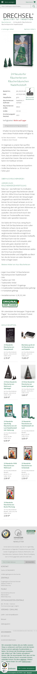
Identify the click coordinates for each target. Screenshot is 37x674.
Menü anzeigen (9, 2)
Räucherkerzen (6, 22)
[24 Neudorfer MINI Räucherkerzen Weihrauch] (10, 453)
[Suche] (34, 6)
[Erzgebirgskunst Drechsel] (18, 16)
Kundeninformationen (8, 640)
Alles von (30, 98)
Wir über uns (5, 636)
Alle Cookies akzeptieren (26, 668)
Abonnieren (29, 562)
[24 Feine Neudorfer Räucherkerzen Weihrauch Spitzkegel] (10, 372)
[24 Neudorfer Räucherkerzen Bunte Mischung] (10, 492)
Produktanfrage (22, 138)
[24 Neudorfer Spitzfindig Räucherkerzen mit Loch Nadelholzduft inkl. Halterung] (10, 411)
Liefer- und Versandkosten (9, 615)
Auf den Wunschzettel (8, 138)
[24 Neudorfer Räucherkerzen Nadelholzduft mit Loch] (28, 411)
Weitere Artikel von (15, 264)
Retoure (3, 619)
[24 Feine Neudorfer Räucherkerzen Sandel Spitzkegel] (28, 372)
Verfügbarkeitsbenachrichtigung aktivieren (15, 126)
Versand (29, 672)
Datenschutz (26, 661)
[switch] (4, 671)
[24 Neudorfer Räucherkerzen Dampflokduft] (10, 335)
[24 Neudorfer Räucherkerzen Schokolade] (28, 453)
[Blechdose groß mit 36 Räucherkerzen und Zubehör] (28, 335)
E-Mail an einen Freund (9, 140)
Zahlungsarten (5, 624)
